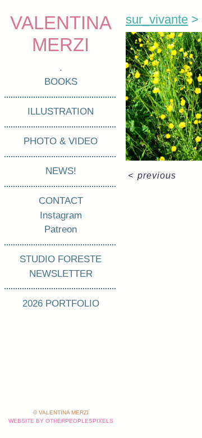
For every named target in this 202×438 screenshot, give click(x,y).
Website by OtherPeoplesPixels (60, 421)
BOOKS (60, 81)
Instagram (61, 215)
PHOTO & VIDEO (61, 141)
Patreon (60, 229)
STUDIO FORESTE (61, 259)
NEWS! (60, 171)
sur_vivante (157, 19)
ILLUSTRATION (60, 111)
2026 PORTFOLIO (60, 303)
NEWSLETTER (61, 273)
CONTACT (61, 200)
